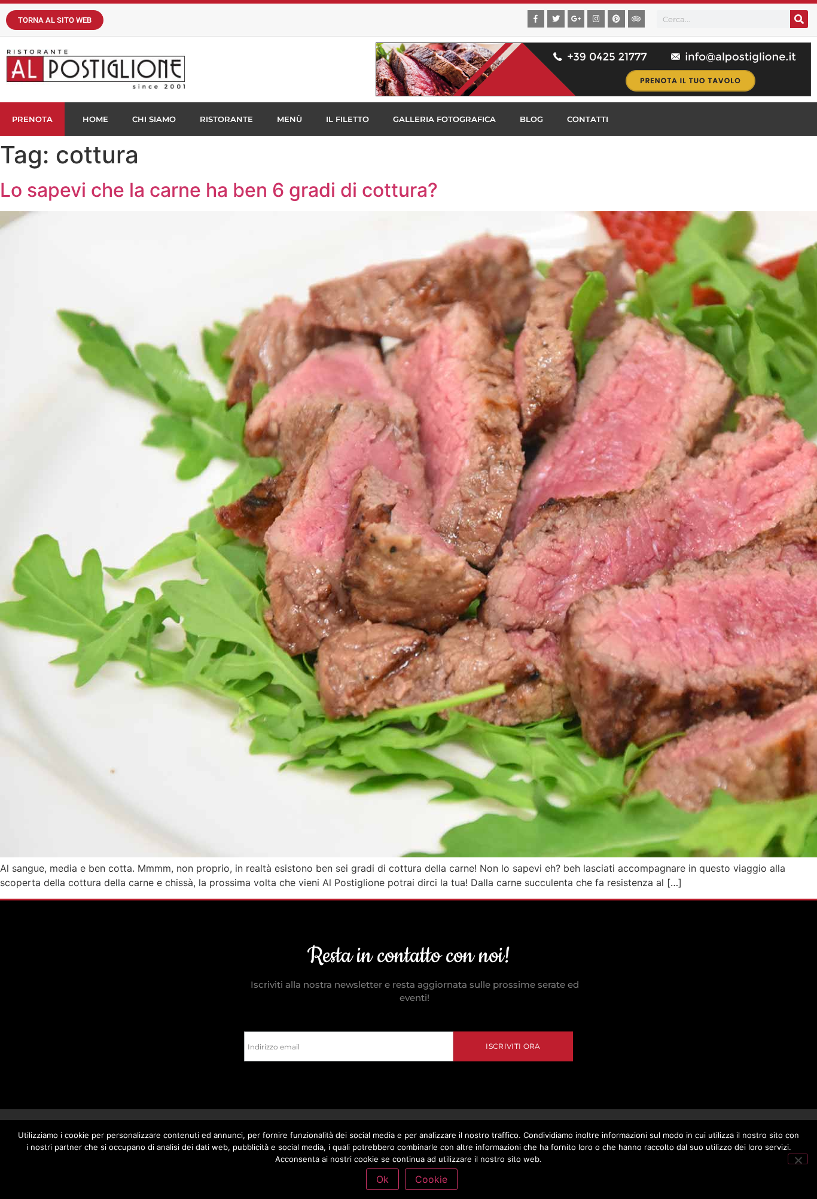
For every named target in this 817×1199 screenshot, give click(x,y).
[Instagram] (596, 19)
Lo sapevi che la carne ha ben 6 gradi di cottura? (219, 190)
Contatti (587, 119)
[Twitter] (556, 19)
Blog (531, 119)
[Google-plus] (576, 19)
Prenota (32, 119)
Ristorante (226, 119)
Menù (289, 119)
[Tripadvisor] (636, 19)
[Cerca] (799, 19)
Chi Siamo (154, 119)
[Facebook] (536, 19)
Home (95, 119)
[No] (798, 1159)
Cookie (431, 1179)
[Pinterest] (616, 19)
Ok (382, 1179)
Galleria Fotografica (444, 119)
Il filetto (347, 119)
